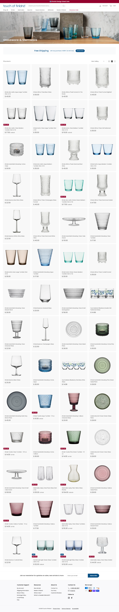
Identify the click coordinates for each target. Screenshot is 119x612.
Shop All (5, 10)
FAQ (18, 600)
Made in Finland (61, 10)
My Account (20, 588)
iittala (13, 10)
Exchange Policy (21, 595)
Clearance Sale (73, 10)
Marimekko (21, 10)
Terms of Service (66, 608)
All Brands (51, 10)
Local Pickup (20, 597)
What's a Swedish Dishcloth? (42, 595)
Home (4, 37)
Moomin (30, 10)
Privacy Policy (56, 608)
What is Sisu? (37, 593)
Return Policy (20, 593)
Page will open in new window (69, 598)
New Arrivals (37, 588)
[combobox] (47, 5)
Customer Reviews (56, 593)
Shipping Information (23, 590)
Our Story (53, 590)
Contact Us (54, 588)
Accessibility (75, 608)
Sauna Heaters (40, 10)
